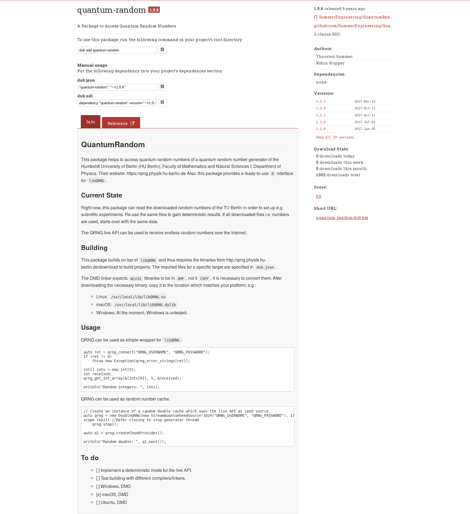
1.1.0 (321, 129)
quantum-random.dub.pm (342, 217)
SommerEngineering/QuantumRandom (359, 17)
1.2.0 (321, 122)
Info (90, 121)
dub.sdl (85, 96)
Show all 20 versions (335, 137)
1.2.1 (321, 115)
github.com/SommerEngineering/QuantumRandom (366, 25)
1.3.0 (321, 108)
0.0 (318, 196)
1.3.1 (321, 101)
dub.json (86, 80)
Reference (117, 123)
